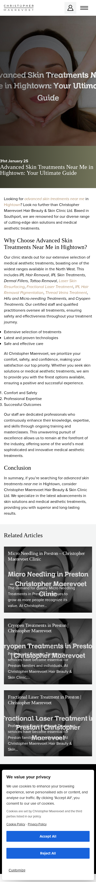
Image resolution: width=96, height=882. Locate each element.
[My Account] (70, 8)
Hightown (12, 204)
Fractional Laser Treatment (50, 286)
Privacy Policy (37, 824)
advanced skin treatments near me (54, 199)
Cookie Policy (15, 824)
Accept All (48, 836)
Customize (17, 870)
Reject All (48, 853)
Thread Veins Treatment (66, 292)
